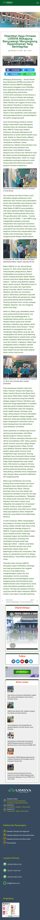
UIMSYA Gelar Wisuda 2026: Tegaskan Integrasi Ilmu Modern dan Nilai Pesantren (21, 712)
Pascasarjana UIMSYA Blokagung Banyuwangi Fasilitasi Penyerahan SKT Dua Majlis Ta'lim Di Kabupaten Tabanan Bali (21, 759)
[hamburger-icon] (37, 2)
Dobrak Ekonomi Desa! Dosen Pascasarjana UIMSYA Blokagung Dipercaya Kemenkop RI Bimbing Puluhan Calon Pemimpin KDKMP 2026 (22, 743)
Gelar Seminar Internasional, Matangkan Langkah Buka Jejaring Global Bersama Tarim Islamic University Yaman (22, 697)
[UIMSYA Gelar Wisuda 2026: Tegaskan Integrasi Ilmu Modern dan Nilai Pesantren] (11, 705)
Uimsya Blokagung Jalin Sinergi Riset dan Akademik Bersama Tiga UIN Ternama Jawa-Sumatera (20, 727)
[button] (2, 20)
